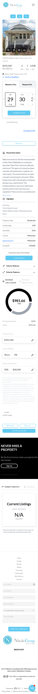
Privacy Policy (6, 691)
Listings (19, 561)
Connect (19, 579)
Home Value (19, 573)
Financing (19, 570)
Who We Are (19, 576)
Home (19, 558)
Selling (19, 567)
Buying (19, 564)
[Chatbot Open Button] (32, 688)
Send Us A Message (19, 629)
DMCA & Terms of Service (21, 691)
